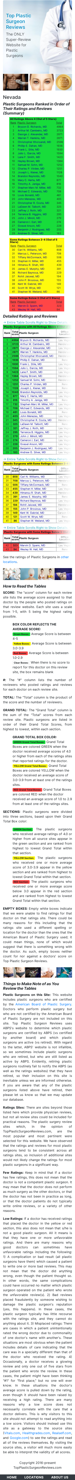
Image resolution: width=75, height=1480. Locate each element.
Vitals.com (12, 1433)
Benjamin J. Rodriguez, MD (34, 229)
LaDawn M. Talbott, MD (32, 206)
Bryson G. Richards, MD (32, 126)
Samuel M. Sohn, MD (30, 164)
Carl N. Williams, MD (30, 249)
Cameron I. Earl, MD (30, 222)
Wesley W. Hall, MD (29, 309)
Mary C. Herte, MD (29, 180)
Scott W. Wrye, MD (29, 287)
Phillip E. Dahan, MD (30, 145)
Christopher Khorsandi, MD (34, 142)
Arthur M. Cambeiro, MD (32, 130)
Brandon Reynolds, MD (31, 176)
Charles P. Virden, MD (31, 168)
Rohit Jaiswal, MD (28, 276)
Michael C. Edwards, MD (32, 191)
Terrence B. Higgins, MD (32, 214)
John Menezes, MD (29, 199)
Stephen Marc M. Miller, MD (34, 187)
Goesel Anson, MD (29, 225)
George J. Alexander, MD (33, 134)
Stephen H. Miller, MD (31, 261)
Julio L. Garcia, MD (29, 153)
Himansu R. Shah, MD (31, 264)
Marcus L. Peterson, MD (32, 253)
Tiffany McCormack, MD (32, 257)
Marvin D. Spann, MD (30, 305)
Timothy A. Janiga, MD (31, 183)
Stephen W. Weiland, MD (32, 291)
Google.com (19, 1438)
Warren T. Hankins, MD (31, 138)
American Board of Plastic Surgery (43, 1004)
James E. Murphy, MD (31, 268)
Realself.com (61, 1433)
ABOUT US (59, 1477)
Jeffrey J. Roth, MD (30, 210)
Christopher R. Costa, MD (33, 202)
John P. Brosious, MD (31, 280)
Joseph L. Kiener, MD (30, 172)
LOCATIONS (33, 1477)
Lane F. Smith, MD (29, 157)
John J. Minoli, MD (29, 218)
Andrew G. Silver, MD (30, 233)
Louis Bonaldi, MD (28, 195)
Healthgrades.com (36, 1433)
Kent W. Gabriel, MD (30, 283)
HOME (12, 1477)
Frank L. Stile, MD (28, 149)
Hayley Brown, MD (29, 161)
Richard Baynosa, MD (31, 272)
